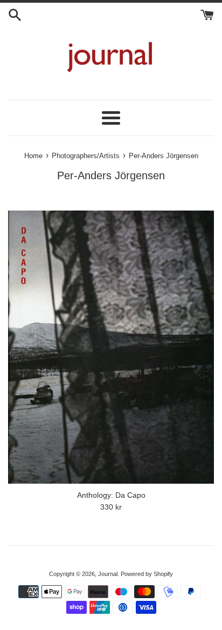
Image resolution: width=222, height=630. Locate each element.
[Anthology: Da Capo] (111, 347)
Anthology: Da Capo (111, 495)
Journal (107, 574)
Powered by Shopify (147, 574)
